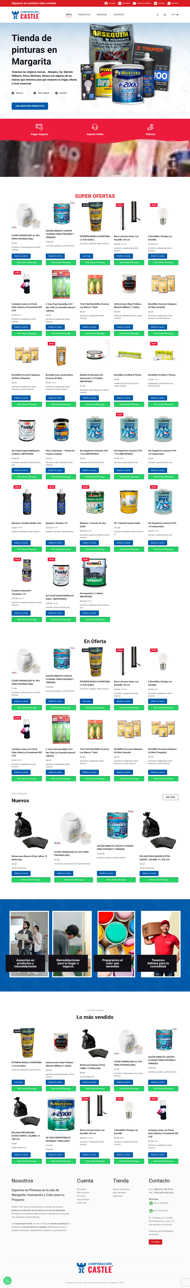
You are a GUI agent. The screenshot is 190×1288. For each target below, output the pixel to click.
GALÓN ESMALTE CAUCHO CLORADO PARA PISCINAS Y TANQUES (60, 234)
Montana (92, 244)
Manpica (58, 246)
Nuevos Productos (121, 1189)
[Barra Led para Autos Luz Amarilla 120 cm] (129, 216)
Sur (13, 465)
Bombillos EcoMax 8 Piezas (127, 375)
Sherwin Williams (129, 316)
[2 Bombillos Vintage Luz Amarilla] (163, 216)
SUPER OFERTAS (68, 246)
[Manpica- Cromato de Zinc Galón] (95, 500)
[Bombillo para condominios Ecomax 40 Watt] (61, 355)
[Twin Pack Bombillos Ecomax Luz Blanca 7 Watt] (95, 284)
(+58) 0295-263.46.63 (163, 1192)
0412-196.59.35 (160, 1210)
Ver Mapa (155, 1242)
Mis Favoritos (83, 1192)
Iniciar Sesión (83, 1199)
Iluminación (127, 248)
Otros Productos (27, 247)
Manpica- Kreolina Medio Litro (26, 523)
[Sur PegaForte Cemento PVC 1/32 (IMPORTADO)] (95, 428)
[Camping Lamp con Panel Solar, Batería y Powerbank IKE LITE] (27, 284)
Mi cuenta (81, 1189)
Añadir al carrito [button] (21, 256)
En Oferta (16, 247)
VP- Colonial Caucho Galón (127, 523)
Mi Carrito (81, 1196)
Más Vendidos (119, 1192)
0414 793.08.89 (161, 1203)
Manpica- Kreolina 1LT (57, 523)
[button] (7, 1280)
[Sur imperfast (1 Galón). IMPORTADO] (95, 572)
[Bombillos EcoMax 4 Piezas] (163, 355)
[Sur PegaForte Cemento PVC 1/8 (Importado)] (163, 428)
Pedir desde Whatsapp (26, 262)
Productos (84, 14)
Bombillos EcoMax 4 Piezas (162, 375)
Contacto (118, 14)
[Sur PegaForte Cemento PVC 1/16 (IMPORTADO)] (129, 428)
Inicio (69, 14)
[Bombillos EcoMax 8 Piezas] (129, 355)
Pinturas (117, 316)
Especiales (118, 1196)
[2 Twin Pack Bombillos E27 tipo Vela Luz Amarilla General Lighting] (61, 284)
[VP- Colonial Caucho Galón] (129, 500)
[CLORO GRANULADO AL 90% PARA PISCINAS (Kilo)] (27, 216)
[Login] (165, 15)
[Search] (157, 15)
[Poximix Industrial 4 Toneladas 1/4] (27, 571)
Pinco (57, 463)
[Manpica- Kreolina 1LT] (61, 500)
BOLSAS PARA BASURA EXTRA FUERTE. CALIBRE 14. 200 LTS (26, 1135)
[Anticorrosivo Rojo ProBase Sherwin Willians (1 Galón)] (129, 284)
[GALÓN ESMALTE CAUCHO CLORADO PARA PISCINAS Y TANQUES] (61, 213)
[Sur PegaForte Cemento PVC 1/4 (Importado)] (163, 500)
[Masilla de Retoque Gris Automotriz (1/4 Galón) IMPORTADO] (95, 355)
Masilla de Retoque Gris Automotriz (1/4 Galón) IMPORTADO (91, 378)
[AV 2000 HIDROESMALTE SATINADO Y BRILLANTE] (61, 1114)
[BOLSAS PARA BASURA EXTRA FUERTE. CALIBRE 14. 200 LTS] (159, 830)
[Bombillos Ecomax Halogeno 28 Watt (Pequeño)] (27, 355)
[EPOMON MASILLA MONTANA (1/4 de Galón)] (95, 216)
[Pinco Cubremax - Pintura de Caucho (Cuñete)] (61, 428)
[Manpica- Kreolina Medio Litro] (27, 500)
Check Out (81, 1203)
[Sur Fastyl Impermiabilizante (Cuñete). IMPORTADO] (27, 428)
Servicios (102, 14)
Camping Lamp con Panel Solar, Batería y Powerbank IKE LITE (27, 307)
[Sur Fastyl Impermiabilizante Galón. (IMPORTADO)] (61, 573)
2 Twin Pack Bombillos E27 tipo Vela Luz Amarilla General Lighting (60, 307)
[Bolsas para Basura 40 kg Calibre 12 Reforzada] (31, 830)
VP (115, 534)
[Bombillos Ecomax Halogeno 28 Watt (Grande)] (163, 284)
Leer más (86, 256)
